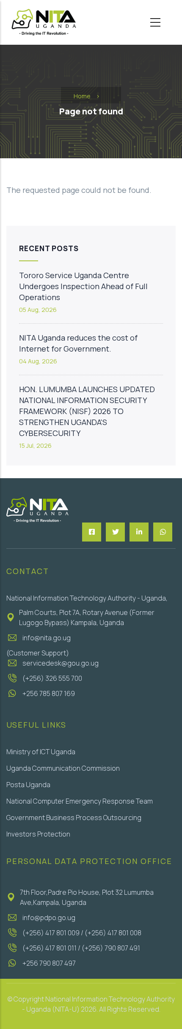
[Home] (43, 22)
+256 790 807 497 (49, 963)
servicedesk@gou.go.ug (60, 663)
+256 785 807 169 (48, 693)
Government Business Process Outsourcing (73, 817)
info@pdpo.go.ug (48, 917)
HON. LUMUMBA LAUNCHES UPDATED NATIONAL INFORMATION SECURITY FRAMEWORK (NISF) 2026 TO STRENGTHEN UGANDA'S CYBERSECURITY (87, 411)
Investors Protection (38, 834)
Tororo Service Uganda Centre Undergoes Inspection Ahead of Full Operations (83, 286)
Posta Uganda (28, 784)
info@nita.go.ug (46, 637)
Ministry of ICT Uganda (40, 751)
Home (82, 96)
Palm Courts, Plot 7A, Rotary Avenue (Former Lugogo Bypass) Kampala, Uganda (86, 617)
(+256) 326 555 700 (52, 678)
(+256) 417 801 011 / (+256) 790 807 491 (81, 948)
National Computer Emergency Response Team (79, 801)
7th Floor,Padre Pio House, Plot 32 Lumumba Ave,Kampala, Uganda (87, 897)
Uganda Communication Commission (63, 768)
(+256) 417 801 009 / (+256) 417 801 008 (81, 932)
